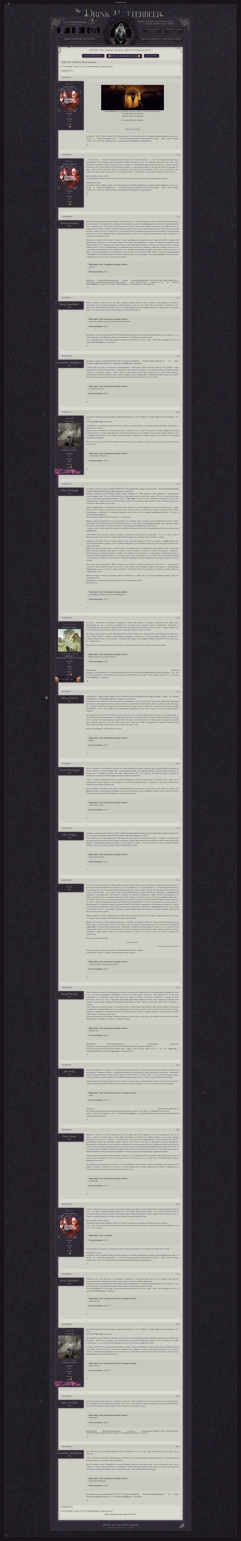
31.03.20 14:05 (66, 412)
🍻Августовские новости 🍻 (124, 56)
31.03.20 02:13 (66, 155)
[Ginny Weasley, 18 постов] (78, 30)
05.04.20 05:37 (67, 880)
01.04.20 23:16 (66, 763)
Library (76, 66)
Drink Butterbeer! (67, 66)
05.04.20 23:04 (67, 987)
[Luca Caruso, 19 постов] (63, 30)
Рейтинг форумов (111, 1514)
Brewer (69, 84)
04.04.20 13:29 (66, 828)
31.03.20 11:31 (66, 298)
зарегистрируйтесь (89, 62)
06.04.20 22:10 (66, 1274)
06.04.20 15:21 (66, 1065)
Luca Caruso (69, 624)
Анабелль (67, 447)
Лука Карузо (66, 653)
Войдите (76, 62)
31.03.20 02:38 (67, 216)
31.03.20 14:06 (66, 484)
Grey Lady (136, 129)
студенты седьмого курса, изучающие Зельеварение (141, 111)
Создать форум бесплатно (127, 1514)
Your (63, 470)
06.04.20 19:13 (66, 1130)
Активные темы (120, 2)
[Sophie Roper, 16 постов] (93, 30)
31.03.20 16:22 (66, 618)
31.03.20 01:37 (66, 77)
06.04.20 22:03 (67, 1204)
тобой (71, 680)
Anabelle (69, 418)
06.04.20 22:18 (66, 1324)
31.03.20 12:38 (66, 356)
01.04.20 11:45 (66, 691)
